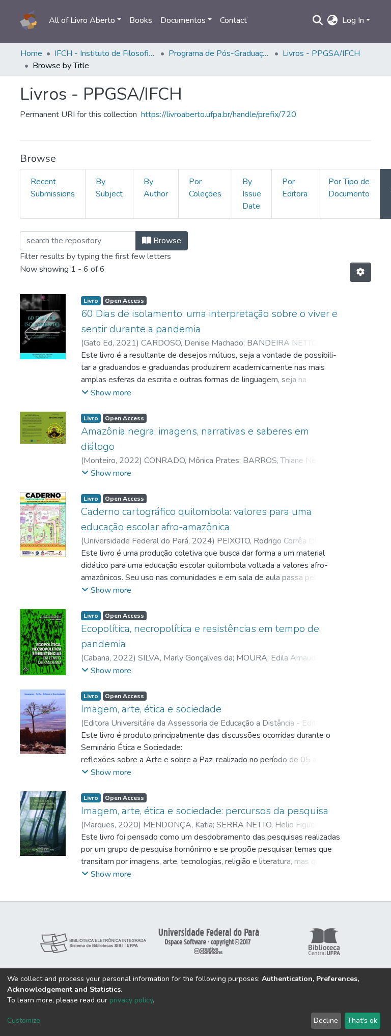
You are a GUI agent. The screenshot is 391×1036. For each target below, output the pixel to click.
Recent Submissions (53, 187)
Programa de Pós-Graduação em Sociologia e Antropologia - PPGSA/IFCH (219, 53)
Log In (353, 20)
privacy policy (131, 1000)
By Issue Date (251, 194)
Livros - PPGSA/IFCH (321, 53)
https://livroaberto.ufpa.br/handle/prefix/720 (218, 114)
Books (140, 20)
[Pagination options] (360, 272)
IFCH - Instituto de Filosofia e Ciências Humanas (105, 53)
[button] (332, 20)
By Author (156, 187)
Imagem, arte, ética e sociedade (151, 709)
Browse (166, 240)
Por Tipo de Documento (349, 187)
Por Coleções (205, 187)
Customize (23, 1020)
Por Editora (295, 187)
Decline (326, 1020)
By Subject (109, 187)
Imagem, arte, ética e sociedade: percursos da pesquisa (204, 811)
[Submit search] (318, 20)
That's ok (362, 1020)
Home (31, 53)
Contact (233, 20)
